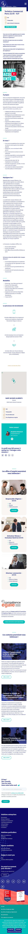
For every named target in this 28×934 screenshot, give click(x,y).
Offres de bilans (4, 824)
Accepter (10, 929)
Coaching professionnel (6, 822)
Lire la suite (6, 677)
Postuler (14, 510)
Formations (3, 827)
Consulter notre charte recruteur (14, 621)
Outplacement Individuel (6, 838)
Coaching (3, 837)
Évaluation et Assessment (7, 820)
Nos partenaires (4, 914)
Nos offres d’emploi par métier (7, 909)
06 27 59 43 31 (14, 435)
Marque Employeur (5, 819)
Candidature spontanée (6, 850)
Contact (5, 874)
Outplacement (4, 825)
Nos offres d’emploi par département (9, 912)
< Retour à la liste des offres (14, 365)
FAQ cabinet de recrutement (7, 917)
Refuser (18, 929)
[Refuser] (27, 920)
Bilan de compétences (6, 835)
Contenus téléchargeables (7, 859)
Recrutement (4, 817)
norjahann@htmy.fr (15, 433)
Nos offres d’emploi (5, 848)
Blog (2, 858)
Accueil (2, 906)
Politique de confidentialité (14, 931)
